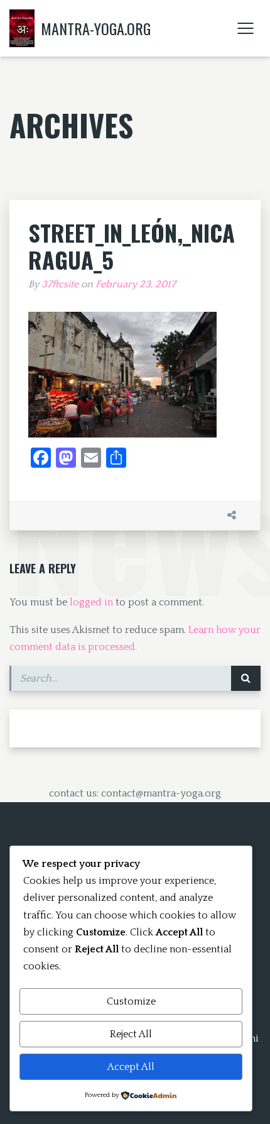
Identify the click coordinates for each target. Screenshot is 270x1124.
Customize (131, 1001)
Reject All (131, 1034)
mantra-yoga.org (96, 28)
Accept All (130, 1066)
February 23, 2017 (135, 284)
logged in (91, 602)
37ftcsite (59, 284)
